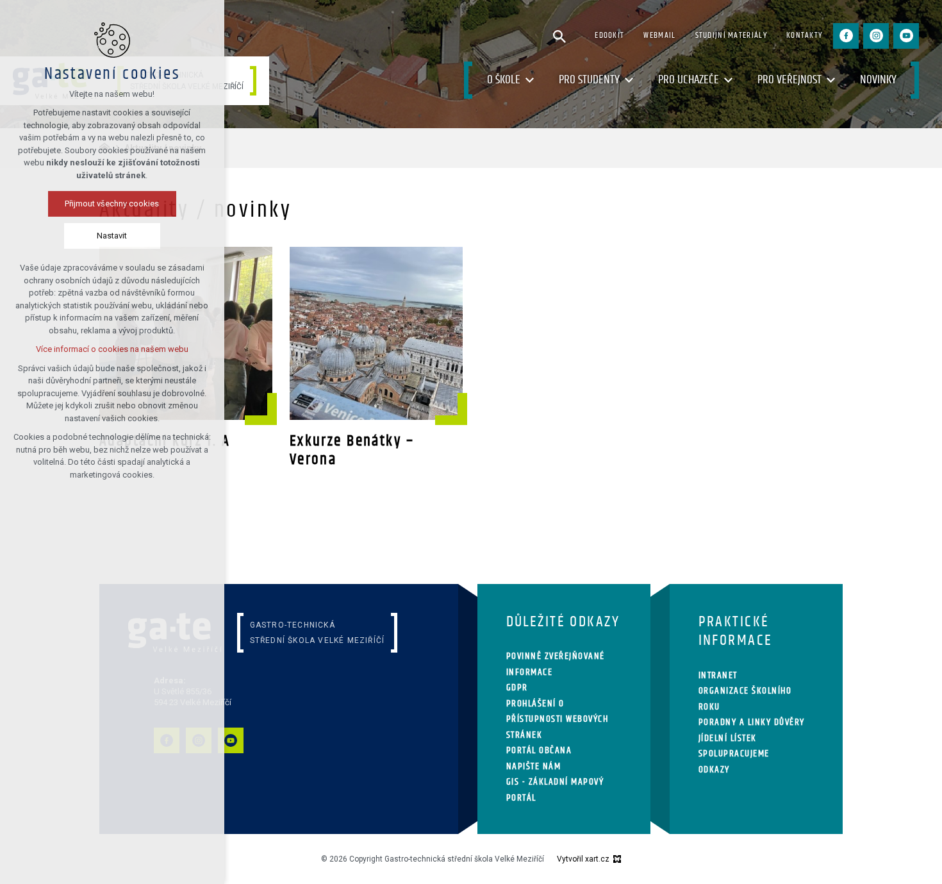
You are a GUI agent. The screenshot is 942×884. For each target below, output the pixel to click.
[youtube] (906, 36)
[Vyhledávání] (559, 36)
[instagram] (876, 36)
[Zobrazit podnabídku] (530, 80)
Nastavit (112, 235)
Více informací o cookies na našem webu (112, 349)
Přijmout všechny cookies (112, 203)
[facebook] (846, 36)
